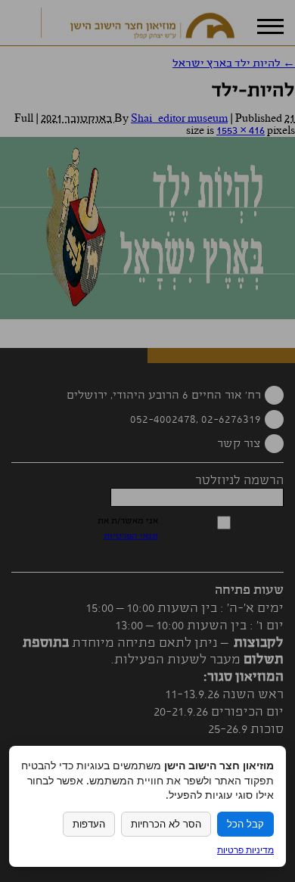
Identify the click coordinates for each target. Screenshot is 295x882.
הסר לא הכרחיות (166, 824)
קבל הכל (245, 824)
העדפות (89, 824)
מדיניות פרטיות (245, 849)
